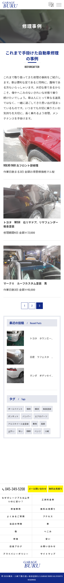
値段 (29, 408)
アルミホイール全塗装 (18, 423)
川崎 (47, 431)
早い (20, 431)
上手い (11, 431)
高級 (43, 423)
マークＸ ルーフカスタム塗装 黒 (25, 283)
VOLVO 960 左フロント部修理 (20, 165)
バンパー (27, 416)
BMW (29, 431)
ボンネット (13, 416)
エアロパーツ (41, 416)
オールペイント (15, 408)
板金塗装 (47, 408)
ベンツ (38, 431)
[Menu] (59, 4)
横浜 (37, 408)
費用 (35, 423)
